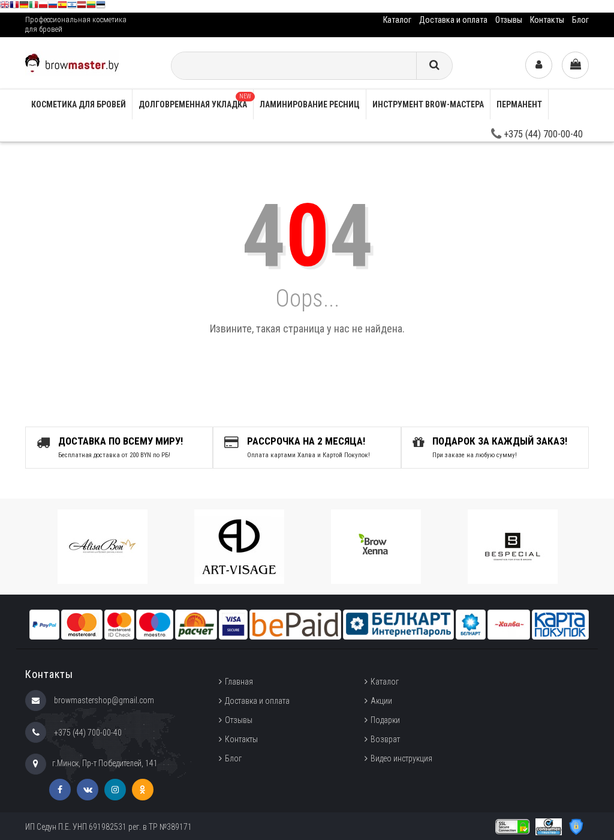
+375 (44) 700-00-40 (542, 134)
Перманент (519, 104)
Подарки (385, 720)
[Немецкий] (24, 6)
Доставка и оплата (453, 20)
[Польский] (43, 6)
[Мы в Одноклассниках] (143, 789)
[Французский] (14, 6)
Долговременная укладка (195, 101)
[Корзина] (575, 65)
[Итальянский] (33, 6)
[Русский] (53, 6)
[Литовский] (91, 6)
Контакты (547, 20)
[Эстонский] (101, 6)
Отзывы (508, 20)
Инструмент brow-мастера (428, 104)
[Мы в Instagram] (115, 789)
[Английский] (5, 6)
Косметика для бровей (78, 104)
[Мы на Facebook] (60, 789)
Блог (580, 20)
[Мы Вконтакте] (87, 789)
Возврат (385, 739)
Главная (239, 681)
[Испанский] (62, 6)
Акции (381, 701)
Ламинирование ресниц (310, 104)
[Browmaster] (72, 62)
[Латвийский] (81, 6)
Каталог (397, 20)
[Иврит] (72, 6)
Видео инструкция (401, 758)
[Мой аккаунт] (538, 65)
